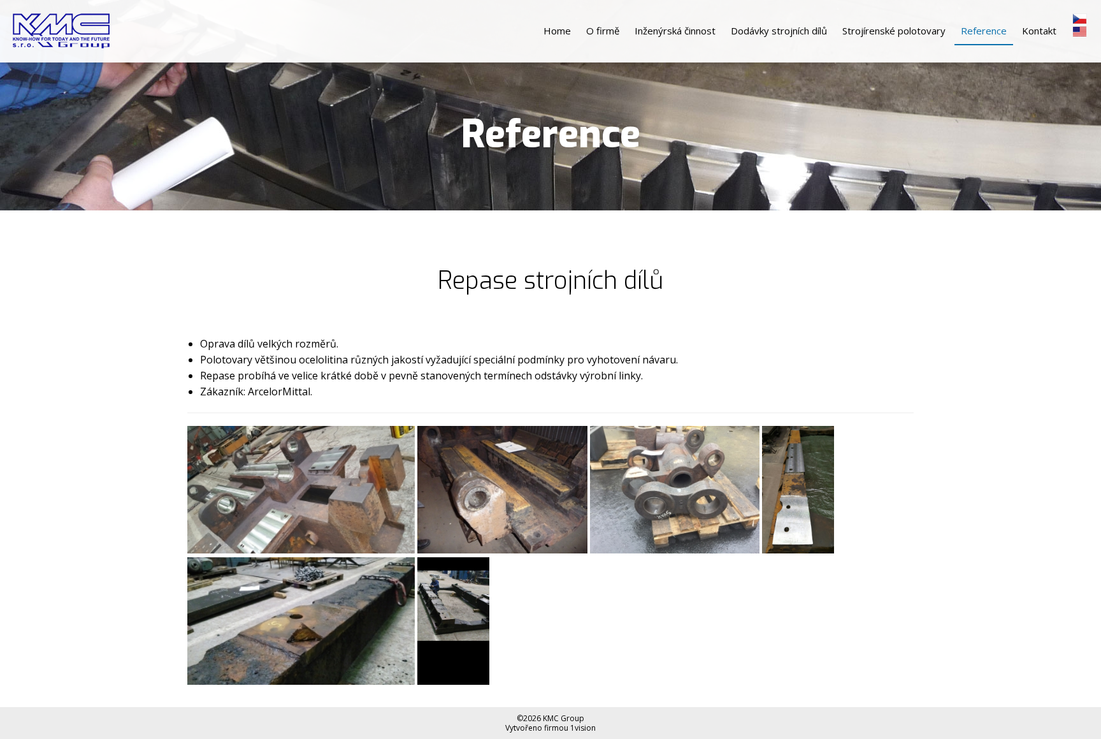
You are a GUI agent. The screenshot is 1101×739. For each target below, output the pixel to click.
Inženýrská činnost (675, 30)
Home (557, 30)
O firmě (602, 30)
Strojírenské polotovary (894, 30)
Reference (984, 30)
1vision (583, 727)
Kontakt (1039, 30)
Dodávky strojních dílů (779, 30)
